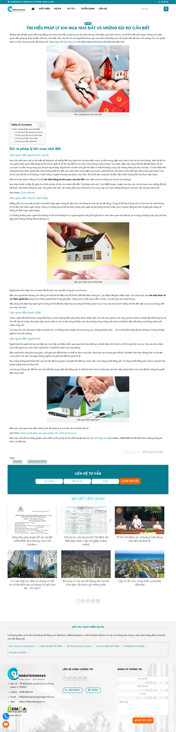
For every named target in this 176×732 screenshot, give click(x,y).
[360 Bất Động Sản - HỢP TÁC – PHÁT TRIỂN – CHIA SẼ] (17, 9)
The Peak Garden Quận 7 (79, 646)
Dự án (57, 9)
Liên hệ (103, 9)
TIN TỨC (71, 9)
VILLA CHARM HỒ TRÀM (107, 646)
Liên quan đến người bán (27, 141)
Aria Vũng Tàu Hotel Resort (22, 646)
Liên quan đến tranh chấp (27, 138)
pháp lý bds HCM (37, 461)
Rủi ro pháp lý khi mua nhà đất (26, 129)
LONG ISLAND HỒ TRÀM (51, 646)
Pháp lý (17, 461)
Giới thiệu (44, 9)
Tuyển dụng (88, 9)
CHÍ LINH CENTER (17, 653)
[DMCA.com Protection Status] (17, 709)
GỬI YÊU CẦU (131, 481)
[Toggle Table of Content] (39, 125)
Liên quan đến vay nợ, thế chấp (29, 135)
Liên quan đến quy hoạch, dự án (30, 132)
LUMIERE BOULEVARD (134, 646)
